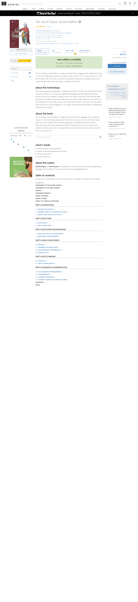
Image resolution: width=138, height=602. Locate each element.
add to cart (117, 66)
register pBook (90, 9)
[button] (5, 13)
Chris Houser (54, 30)
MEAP (34, 9)
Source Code (14, 73)
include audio (119, 62)
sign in (134, 4)
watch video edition (21, 53)
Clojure (77, 43)
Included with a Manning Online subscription (48, 37)
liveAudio (69, 9)
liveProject (59, 9)
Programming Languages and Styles (50, 43)
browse (125, 4)
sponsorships (112, 9)
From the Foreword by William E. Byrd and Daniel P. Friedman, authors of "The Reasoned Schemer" (118, 94)
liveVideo (50, 9)
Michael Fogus (41, 30)
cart (130, 4)
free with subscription (117, 72)
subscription (101, 9)
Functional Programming (67, 43)
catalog (24, 9)
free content (78, 9)
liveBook (41, 9)
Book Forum (14, 77)
